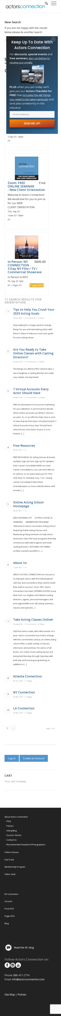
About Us (20, 563)
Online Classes (12, 852)
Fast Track (9, 859)
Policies (10, 825)
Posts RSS (9, 908)
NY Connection (24, 692)
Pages (30, 681)
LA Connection (23, 708)
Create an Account (33, 758)
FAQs (8, 821)
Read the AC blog (24, 947)
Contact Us (11, 839)
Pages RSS (10, 916)
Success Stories (13, 835)
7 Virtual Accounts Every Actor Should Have (31, 391)
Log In (11, 758)
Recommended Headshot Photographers (26, 844)
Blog (7, 923)
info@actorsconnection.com (28, 979)
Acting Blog (11, 830)
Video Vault (10, 874)
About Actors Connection (16, 816)
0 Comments (30, 318)
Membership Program (15, 866)
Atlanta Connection (27, 676)
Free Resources (24, 446)
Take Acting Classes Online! (33, 620)
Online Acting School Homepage (28, 504)
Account (8, 901)
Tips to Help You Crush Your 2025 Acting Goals (33, 312)
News (42, 318)
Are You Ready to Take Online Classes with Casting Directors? (33, 353)
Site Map (10, 994)
